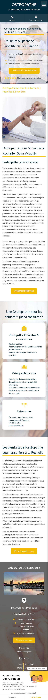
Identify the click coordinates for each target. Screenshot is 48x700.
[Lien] (24, 583)
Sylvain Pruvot (24, 168)
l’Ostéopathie (31, 460)
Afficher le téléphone (26, 633)
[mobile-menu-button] (44, 4)
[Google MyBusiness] (24, 600)
